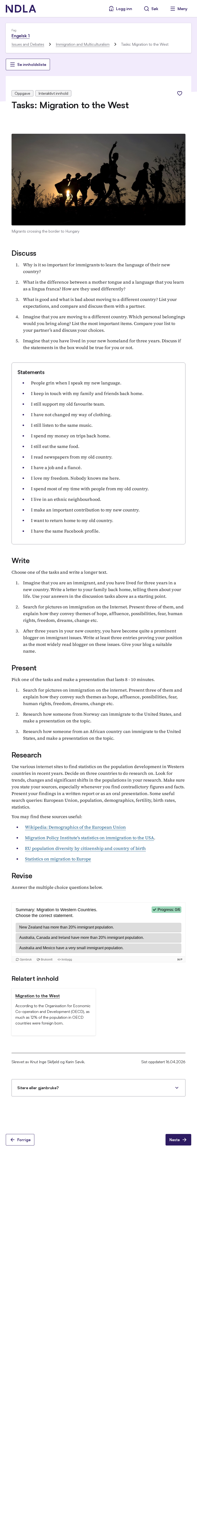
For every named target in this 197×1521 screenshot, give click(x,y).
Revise (22, 875)
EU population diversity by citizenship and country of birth (85, 848)
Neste (174, 1139)
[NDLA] (21, 9)
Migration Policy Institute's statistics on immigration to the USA (89, 838)
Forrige (24, 1139)
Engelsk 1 (21, 35)
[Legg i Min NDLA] (179, 93)
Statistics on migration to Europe (58, 859)
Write (21, 560)
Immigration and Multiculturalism (83, 44)
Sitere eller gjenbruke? (38, 1087)
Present (24, 667)
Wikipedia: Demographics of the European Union (75, 827)
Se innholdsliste (31, 64)
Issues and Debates (28, 44)
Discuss (24, 252)
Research (27, 754)
